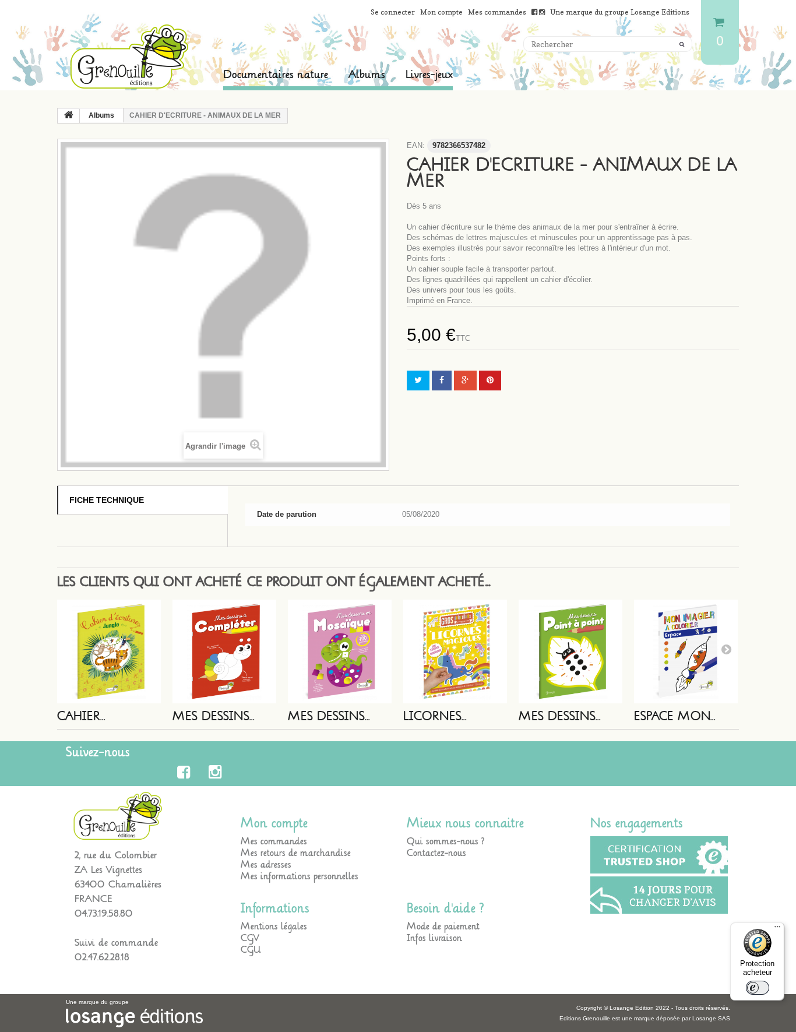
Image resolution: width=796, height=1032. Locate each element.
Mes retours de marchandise (296, 853)
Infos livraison (434, 938)
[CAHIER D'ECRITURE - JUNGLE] (109, 651)
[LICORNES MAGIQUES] (455, 651)
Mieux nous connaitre (465, 823)
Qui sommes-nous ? (446, 841)
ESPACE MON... (675, 716)
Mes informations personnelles (299, 876)
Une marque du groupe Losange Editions (619, 12)
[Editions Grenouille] (130, 56)
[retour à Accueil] (69, 116)
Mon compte (441, 12)
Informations (275, 908)
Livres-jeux (429, 74)
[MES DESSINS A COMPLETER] (224, 651)
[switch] (757, 988)
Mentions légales (274, 926)
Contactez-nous (436, 853)
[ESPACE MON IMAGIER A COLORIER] (686, 651)
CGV (250, 938)
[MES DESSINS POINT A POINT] (570, 651)
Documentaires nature (275, 74)
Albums (366, 74)
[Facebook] (185, 772)
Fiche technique (106, 500)
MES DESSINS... (213, 716)
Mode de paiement (443, 926)
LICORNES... (435, 716)
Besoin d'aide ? (445, 908)
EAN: (416, 145)
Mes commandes (497, 12)
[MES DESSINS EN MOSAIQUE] (340, 651)
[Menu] (777, 929)
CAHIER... (81, 716)
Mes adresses (266, 864)
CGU (251, 949)
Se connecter (393, 12)
